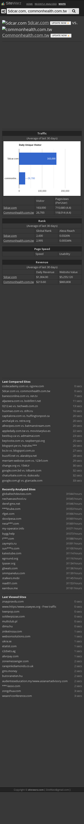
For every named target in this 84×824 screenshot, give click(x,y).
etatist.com (9, 646)
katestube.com (11, 553)
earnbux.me (10, 588)
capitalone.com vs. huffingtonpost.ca (26, 416)
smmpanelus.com (13, 573)
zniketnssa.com (12, 631)
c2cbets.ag (9, 651)
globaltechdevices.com (16, 494)
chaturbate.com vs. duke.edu (20, 475)
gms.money (9, 671)
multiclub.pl (9, 621)
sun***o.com (10, 548)
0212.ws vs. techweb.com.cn (20, 406)
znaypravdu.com (13, 601)
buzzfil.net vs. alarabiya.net (19, 456)
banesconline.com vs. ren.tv (20, 396)
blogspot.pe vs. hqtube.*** (19, 446)
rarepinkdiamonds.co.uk (17, 666)
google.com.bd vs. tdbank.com (21, 470)
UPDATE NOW (59, 23)
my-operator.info (13, 528)
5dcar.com (38, 22)
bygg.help (8, 533)
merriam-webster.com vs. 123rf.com (25, 461)
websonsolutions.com (16, 636)
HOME (29, 3)
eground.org (10, 558)
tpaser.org (8, 563)
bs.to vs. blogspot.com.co (18, 450)
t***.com (8, 538)
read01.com (9, 583)
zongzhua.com (11, 691)
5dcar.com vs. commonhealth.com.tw (26, 391)
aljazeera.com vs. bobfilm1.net (21, 401)
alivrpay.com (10, 656)
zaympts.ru (9, 543)
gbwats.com (10, 568)
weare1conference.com (17, 696)
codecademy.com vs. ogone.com (23, 386)
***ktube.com (11, 509)
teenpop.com (10, 611)
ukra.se (6, 641)
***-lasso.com (11, 686)
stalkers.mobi (10, 578)
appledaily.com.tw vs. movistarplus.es (26, 431)
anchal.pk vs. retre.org (16, 421)
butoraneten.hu (12, 676)
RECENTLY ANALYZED (46, 3)
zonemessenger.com (15, 661)
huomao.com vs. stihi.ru (17, 411)
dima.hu (7, 626)
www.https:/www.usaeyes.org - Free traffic (29, 606)
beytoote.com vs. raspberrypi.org (23, 441)
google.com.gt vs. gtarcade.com (22, 480)
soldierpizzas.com (13, 616)
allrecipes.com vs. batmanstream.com (26, 426)
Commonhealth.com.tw (25, 35)
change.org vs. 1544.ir (16, 465)
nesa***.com (10, 523)
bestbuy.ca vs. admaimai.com (21, 436)
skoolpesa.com (11, 519)
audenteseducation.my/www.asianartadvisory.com (35, 681)
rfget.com (8, 514)
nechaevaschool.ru (14, 499)
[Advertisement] (42, 84)
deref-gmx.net (11, 504)
